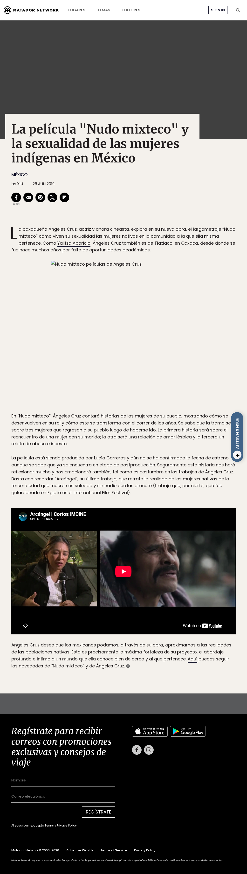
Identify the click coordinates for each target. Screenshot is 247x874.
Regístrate (168, 457)
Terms (128, 469)
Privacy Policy (146, 469)
